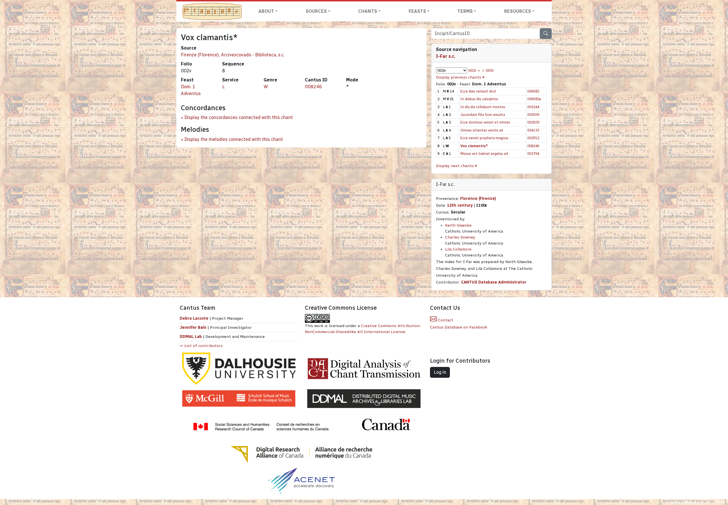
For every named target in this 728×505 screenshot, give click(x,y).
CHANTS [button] (367, 11)
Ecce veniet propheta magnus (484, 138)
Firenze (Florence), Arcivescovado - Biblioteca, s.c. (232, 55)
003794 (533, 153)
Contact (445, 320)
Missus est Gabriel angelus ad (484, 153)
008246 (313, 86)
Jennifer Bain (194, 327)
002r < (474, 70)
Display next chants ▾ (456, 165)
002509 (533, 122)
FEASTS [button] (417, 11)
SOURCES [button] (316, 11)
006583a (534, 99)
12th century (460, 205)
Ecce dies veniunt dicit (478, 91)
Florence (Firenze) (478, 198)
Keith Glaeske (458, 225)
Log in (440, 372)
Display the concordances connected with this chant (238, 117)
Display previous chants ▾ (460, 77)
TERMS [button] (465, 11)
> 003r (488, 70)
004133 (533, 130)
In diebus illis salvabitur (479, 99)
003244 (533, 107)
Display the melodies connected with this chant (233, 139)
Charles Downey (460, 237)
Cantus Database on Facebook (458, 327)
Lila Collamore (458, 249)
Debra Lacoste (194, 318)
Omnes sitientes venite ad (481, 130)
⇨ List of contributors (201, 345)
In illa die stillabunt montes (482, 107)
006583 (533, 91)
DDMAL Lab (191, 336)
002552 (533, 138)
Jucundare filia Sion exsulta (482, 114)
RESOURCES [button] (517, 11)
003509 (533, 114)
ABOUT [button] (266, 11)
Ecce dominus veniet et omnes (485, 122)
